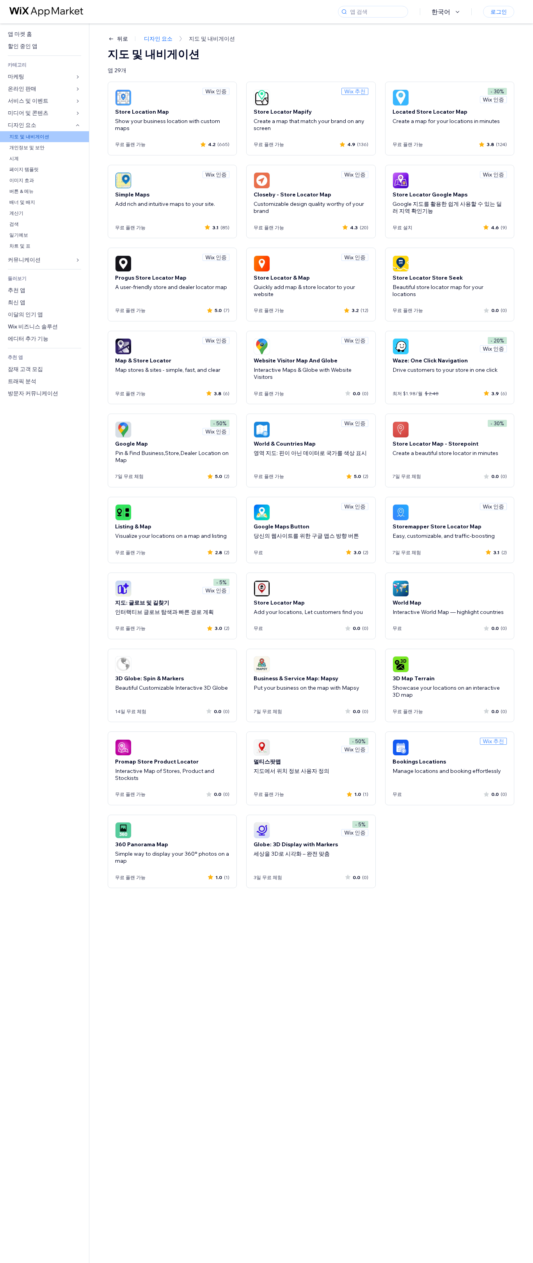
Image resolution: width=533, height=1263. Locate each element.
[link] (44, 34)
